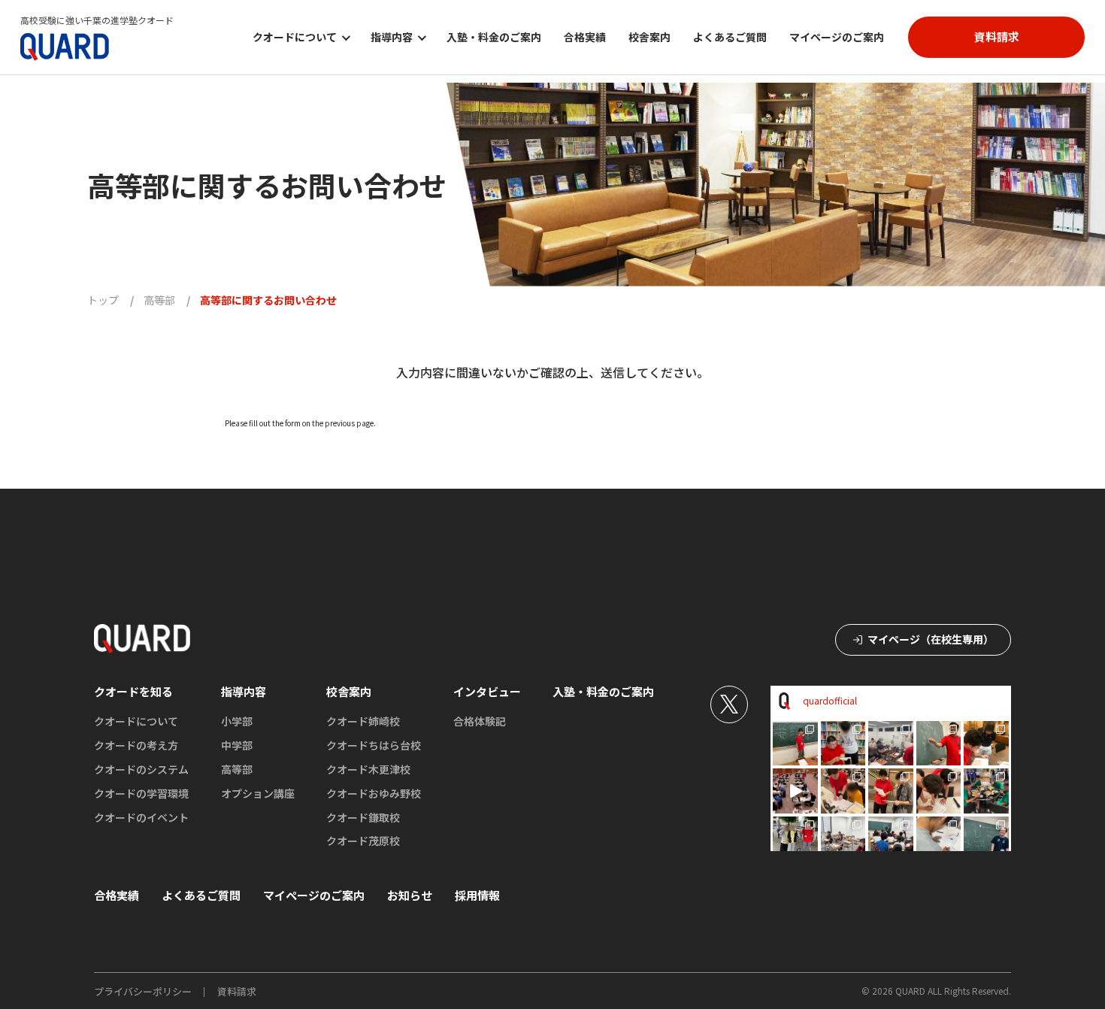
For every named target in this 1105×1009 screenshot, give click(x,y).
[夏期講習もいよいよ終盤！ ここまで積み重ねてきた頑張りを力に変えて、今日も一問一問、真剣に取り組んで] (843, 743)
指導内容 (243, 691)
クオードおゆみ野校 (373, 793)
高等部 (237, 769)
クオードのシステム (141, 769)
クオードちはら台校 (373, 745)
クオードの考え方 (136, 745)
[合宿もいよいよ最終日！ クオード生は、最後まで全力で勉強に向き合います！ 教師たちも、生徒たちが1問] (843, 791)
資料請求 (236, 991)
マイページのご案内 (836, 36)
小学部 (237, 721)
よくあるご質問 (730, 36)
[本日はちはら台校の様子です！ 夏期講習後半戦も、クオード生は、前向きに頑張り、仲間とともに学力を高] (890, 743)
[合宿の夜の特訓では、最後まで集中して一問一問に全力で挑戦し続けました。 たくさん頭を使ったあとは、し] (938, 791)
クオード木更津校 (368, 769)
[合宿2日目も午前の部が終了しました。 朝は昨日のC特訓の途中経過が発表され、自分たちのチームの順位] (890, 791)
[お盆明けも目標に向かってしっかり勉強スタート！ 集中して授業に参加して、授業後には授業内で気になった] (938, 743)
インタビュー (487, 691)
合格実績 (585, 36)
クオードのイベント (141, 817)
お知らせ (409, 895)
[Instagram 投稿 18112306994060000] (795, 791)
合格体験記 (479, 721)
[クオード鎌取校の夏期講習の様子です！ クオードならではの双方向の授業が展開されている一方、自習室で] (843, 839)
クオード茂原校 (363, 840)
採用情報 (477, 895)
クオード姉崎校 (363, 721)
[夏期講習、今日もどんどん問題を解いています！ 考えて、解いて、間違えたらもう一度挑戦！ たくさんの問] (938, 839)
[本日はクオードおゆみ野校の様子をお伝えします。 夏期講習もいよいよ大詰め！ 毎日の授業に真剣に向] (795, 743)
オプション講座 (258, 793)
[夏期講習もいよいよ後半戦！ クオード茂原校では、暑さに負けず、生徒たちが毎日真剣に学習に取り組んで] (986, 743)
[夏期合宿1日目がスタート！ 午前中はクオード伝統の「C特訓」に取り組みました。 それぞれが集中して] (795, 839)
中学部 (237, 745)
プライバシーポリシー (143, 991)
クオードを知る (133, 691)
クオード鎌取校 (363, 817)
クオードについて (136, 721)
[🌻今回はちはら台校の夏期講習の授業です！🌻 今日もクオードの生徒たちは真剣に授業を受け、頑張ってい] (986, 839)
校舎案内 (649, 36)
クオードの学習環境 (141, 793)
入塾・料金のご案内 (494, 36)
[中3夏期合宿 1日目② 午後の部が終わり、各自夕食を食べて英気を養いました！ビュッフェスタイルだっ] (986, 791)
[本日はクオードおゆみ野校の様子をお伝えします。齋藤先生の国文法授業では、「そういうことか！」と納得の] (890, 839)
